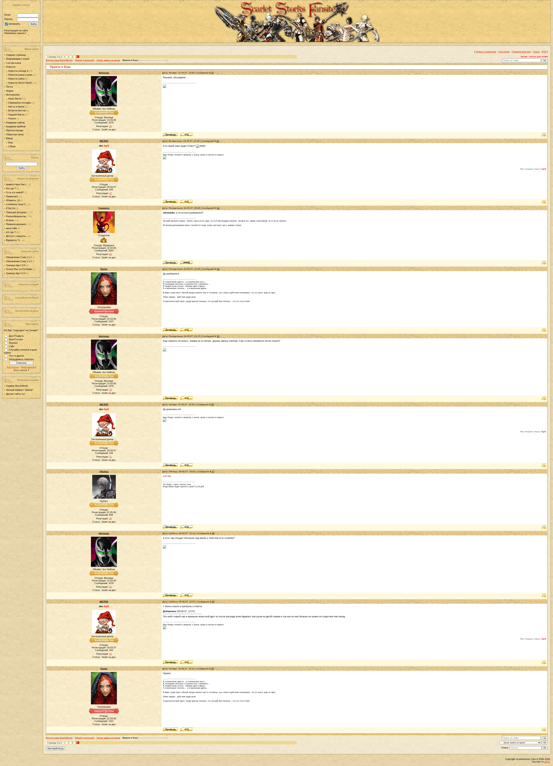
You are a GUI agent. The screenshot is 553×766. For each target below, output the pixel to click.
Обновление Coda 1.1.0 (19, 261)
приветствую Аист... (17, 184)
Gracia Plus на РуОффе (19, 269)
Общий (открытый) (84, 60)
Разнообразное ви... (17, 216)
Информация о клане (17, 58)
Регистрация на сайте (16, 30)
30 (212, 668)
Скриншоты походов (19, 102)
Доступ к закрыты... (16, 236)
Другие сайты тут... (16, 394)
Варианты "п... (14, 240)
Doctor (103, 269)
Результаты (13, 367)
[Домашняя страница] (187, 262)
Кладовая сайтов (15, 122)
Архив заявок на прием (108, 60)
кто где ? (11, 232)
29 (213, 601)
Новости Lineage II (18, 71)
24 (218, 269)
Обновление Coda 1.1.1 (19, 257)
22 (217, 141)
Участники (504, 51)
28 (213, 533)
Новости (10, 66)
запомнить (14, 24)
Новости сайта (16, 78)
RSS (544, 51)
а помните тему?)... (16, 204)
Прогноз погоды (14, 130)
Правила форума (521, 51)
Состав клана (13, 63)
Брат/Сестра (16, 339)
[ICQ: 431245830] (187, 201)
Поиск (536, 51)
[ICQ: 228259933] (187, 134)
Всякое (10, 220)
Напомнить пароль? (15, 33)
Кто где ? (11, 188)
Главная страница (16, 55)
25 (218, 336)
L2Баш (12, 146)
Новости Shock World (20, 82)
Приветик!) (12, 196)
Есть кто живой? (15, 192)
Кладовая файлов (15, 126)
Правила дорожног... (17, 224)
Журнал (13, 343)
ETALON (10, 208)
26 (212, 404)
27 (213, 471)
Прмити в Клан (129, 60)
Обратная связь (15, 134)
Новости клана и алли (20, 74)
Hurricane (104, 73)
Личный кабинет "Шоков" (19, 390)
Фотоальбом (13, 94)
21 (212, 73)
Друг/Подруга (16, 336)
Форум (9, 90)
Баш (10, 142)
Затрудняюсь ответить (21, 359)
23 (218, 208)
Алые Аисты (15, 98)
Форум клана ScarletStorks (59, 60)
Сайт (11, 346)
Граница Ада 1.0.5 (16, 265)
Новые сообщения (486, 51)
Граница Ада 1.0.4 (16, 273)
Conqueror (104, 208)
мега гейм (11, 228)
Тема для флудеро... (17, 212)
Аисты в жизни (16, 106)
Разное (12, 118)
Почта (9, 86)
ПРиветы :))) (13, 200)
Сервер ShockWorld (17, 386)
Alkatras (104, 471)
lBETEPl (104, 141)
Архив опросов (28, 367)
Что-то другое (16, 355)
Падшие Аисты (16, 114)
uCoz (547, 761)
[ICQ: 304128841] (187, 330)
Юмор (9, 138)
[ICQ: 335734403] (187, 527)
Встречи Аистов (17, 110)
